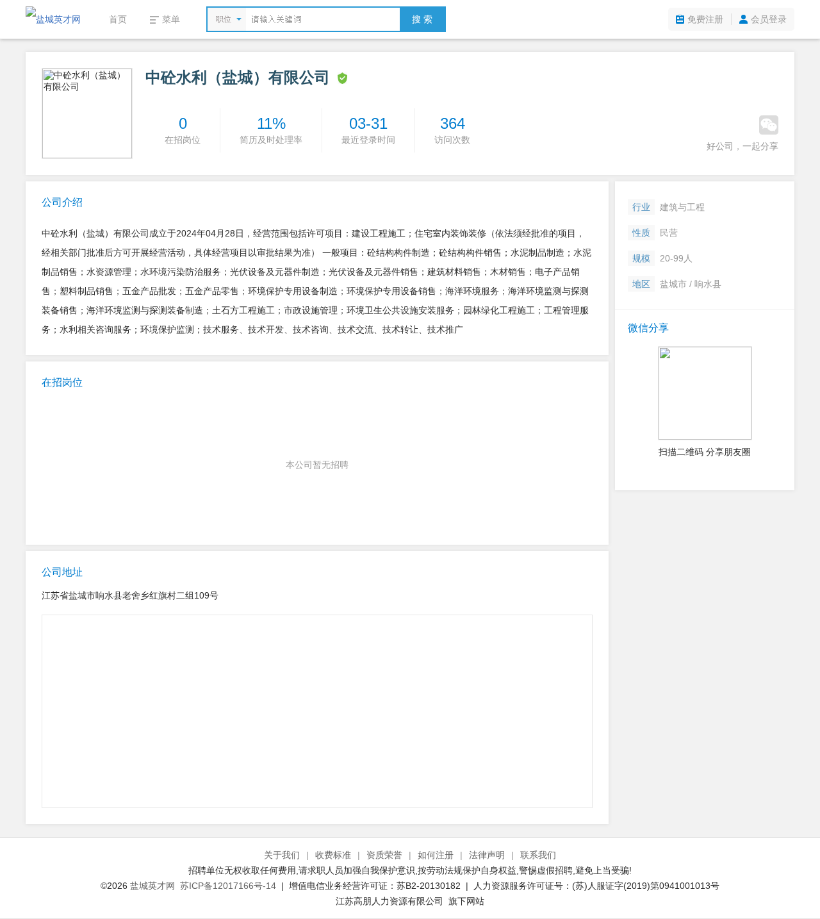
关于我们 (282, 855)
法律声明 (487, 855)
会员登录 (769, 19)
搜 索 (422, 19)
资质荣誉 (384, 855)
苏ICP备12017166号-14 (228, 886)
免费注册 (705, 19)
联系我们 (538, 855)
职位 (223, 19)
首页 (118, 19)
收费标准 (333, 855)
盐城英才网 (152, 886)
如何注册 (436, 855)
